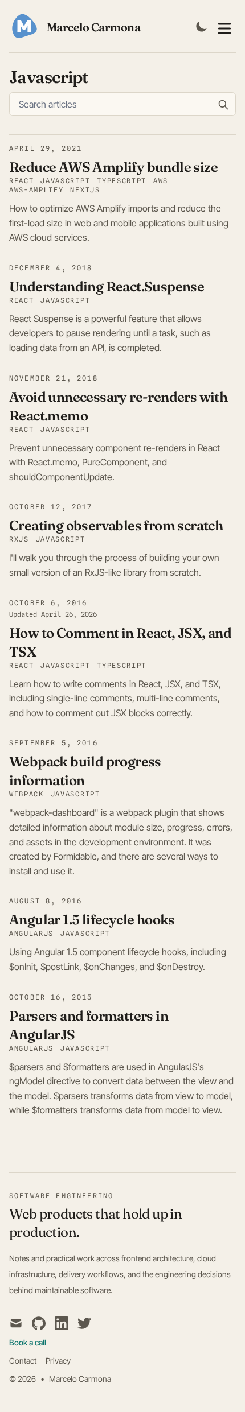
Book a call (27, 1342)
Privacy (58, 1360)
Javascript (65, 665)
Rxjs (19, 539)
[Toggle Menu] (224, 26)
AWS (160, 180)
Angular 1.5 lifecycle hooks (92, 919)
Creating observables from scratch (116, 525)
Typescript (121, 180)
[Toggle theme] (202, 26)
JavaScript (65, 180)
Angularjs (31, 933)
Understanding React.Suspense (106, 286)
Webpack (26, 794)
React (21, 180)
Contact (22, 1360)
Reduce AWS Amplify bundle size (113, 167)
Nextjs (85, 189)
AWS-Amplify (36, 189)
